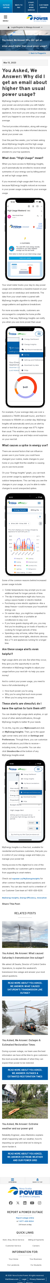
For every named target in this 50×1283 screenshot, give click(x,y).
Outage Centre (6, 6)
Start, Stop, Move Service (31, 6)
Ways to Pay (18, 6)
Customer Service (43, 6)
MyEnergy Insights (10, 898)
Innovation (42, 898)
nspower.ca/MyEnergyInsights (26, 879)
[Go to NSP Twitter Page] (18, 1203)
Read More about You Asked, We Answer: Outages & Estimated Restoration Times (25, 1073)
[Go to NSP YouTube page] (32, 1203)
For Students (36, 1265)
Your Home (13, 1259)
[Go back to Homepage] (25, 1192)
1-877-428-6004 (26, 1221)
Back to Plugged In (38, 53)
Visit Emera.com (11, 1279)
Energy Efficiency (28, 898)
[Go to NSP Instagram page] (39, 1203)
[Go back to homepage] (37, 18)
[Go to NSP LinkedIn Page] (25, 1203)
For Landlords (13, 1265)
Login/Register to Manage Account (25, 27)
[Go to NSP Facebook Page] (11, 1203)
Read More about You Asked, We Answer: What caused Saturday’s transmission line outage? (25, 988)
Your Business (36, 1259)
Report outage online (25, 1218)
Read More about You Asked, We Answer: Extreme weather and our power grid (25, 1157)
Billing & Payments (36, 1240)
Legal (24, 1279)
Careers (36, 1246)
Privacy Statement (37, 1279)
